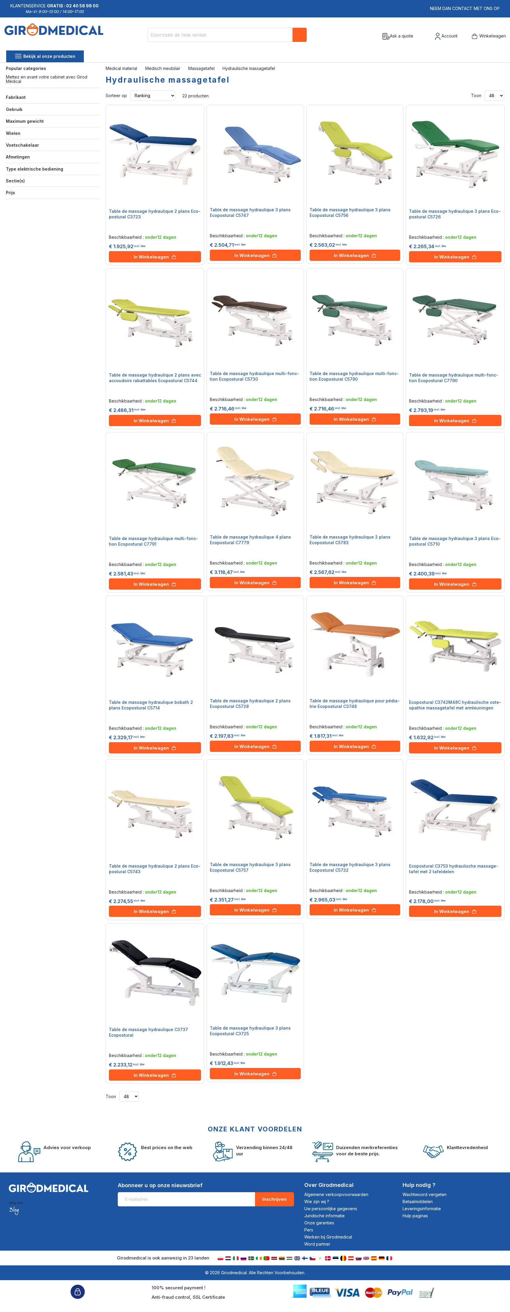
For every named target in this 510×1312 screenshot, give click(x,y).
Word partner (317, 1243)
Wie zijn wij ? (316, 1201)
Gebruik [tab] (14, 109)
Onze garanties (319, 1222)
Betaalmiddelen (418, 1201)
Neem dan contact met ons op (465, 8)
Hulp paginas (415, 1215)
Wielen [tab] (13, 133)
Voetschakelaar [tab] (22, 145)
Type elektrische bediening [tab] (34, 169)
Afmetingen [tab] (18, 157)
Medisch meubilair (163, 68)
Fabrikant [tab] (16, 97)
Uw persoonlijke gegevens (330, 1208)
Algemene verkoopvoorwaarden (336, 1194)
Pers (308, 1229)
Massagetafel (202, 68)
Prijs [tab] (10, 192)
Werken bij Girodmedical (328, 1236)
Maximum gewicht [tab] (25, 121)
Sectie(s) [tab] (15, 181)
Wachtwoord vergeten (425, 1194)
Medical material (122, 68)
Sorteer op (116, 95)
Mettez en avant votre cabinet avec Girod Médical (46, 79)
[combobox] (227, 35)
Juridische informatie (324, 1215)
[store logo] (53, 36)
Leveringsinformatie (422, 1208)
